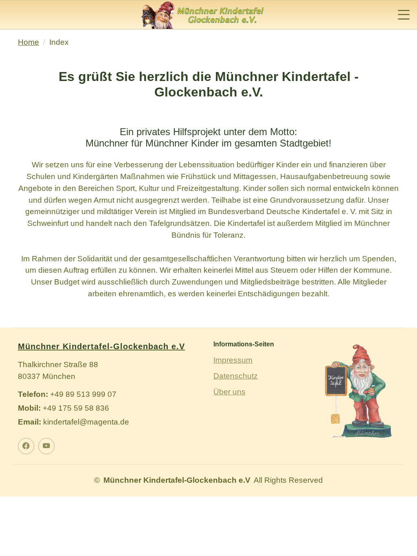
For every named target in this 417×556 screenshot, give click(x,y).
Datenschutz (235, 376)
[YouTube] (46, 446)
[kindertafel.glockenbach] (26, 446)
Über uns (229, 392)
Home (28, 42)
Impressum (232, 360)
